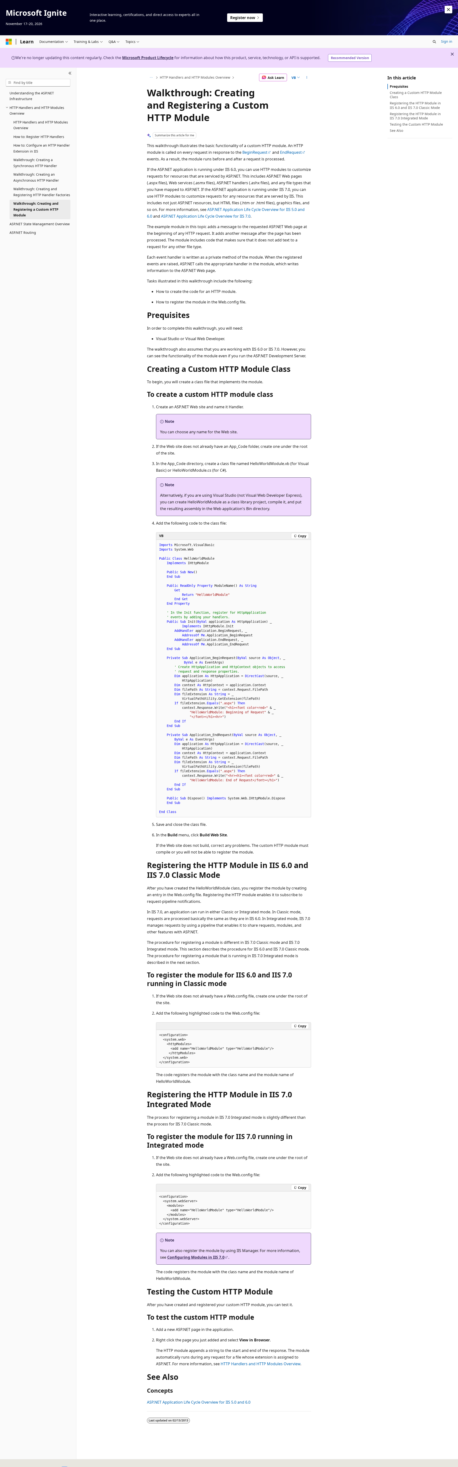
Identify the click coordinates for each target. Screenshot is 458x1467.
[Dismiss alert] (448, 9)
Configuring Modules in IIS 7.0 (195, 1257)
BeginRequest (254, 152)
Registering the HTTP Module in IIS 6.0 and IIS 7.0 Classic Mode (415, 105)
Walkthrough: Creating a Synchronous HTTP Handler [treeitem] (35, 163)
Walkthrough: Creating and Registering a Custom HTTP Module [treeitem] (35, 209)
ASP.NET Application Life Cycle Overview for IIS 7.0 (205, 216)
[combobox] (38, 83)
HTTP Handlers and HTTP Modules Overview (195, 77)
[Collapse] (70, 73)
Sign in (446, 41)
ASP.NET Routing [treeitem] (23, 232)
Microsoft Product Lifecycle (147, 57)
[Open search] (434, 41)
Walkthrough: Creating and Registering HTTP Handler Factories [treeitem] (41, 192)
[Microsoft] (9, 42)
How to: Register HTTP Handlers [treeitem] (38, 136)
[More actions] (307, 77)
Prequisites (399, 86)
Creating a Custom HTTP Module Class (416, 94)
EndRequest (291, 152)
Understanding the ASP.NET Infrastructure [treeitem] (32, 96)
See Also (396, 130)
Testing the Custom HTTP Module (416, 124)
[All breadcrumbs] (151, 77)
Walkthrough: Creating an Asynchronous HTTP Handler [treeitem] (36, 177)
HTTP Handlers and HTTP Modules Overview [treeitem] (40, 125)
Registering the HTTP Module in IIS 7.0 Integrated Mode (415, 116)
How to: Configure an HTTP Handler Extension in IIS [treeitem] (41, 148)
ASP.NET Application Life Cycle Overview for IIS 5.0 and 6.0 (198, 1402)
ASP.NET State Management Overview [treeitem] (40, 224)
